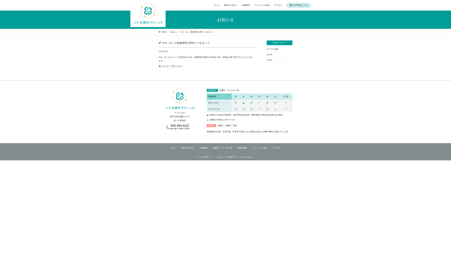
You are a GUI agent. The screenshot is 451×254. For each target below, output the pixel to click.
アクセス (278, 5)
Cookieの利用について (206, 157)
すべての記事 (272, 49)
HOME (163, 32)
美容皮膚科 (242, 148)
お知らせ (173, 32)
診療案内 (246, 5)
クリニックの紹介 (262, 5)
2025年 (269, 60)
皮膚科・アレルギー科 (223, 148)
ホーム (217, 5)
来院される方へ (231, 5)
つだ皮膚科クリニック (233, 157)
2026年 (269, 55)
